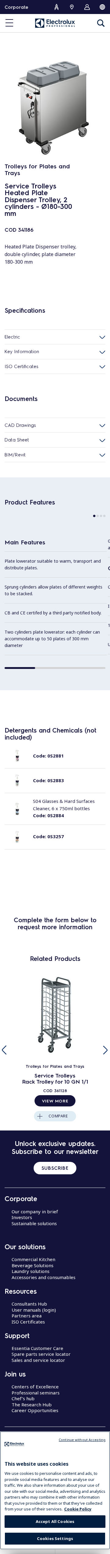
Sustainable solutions (34, 1223)
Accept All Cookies (55, 1521)
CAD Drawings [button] (20, 425)
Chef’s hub (23, 1398)
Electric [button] (12, 337)
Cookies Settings (55, 1538)
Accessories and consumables (43, 1277)
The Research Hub (32, 1404)
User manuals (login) (34, 1310)
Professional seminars (36, 1393)
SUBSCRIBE (55, 1168)
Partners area (27, 1316)
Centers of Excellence (35, 1386)
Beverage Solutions (32, 1265)
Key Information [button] (22, 351)
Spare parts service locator (41, 1354)
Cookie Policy (77, 1509)
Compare (58, 1116)
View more (55, 1100)
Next (105, 1050)
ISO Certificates (28, 1322)
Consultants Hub (29, 1304)
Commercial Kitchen (33, 1259)
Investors (22, 1217)
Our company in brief (35, 1211)
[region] (55, 1490)
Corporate (16, 7)
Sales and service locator (38, 1360)
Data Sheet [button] (17, 440)
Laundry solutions (31, 1271)
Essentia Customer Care (37, 1348)
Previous (5, 1050)
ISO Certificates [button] (21, 366)
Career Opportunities (35, 1410)
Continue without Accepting (82, 1439)
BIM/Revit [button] (15, 455)
